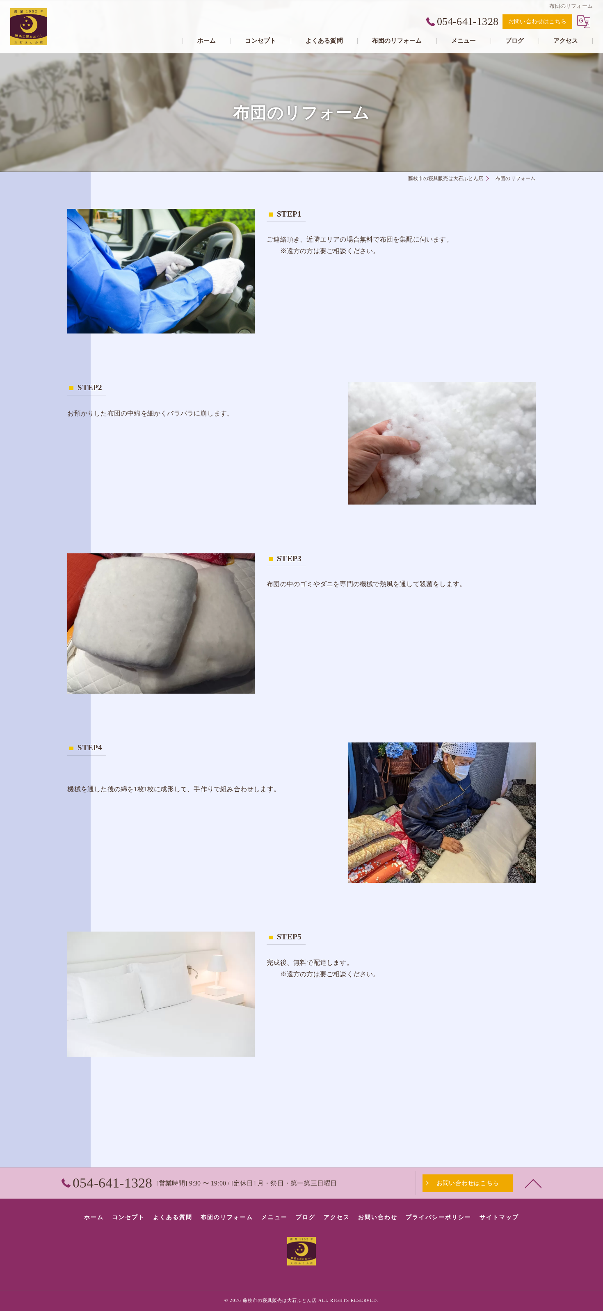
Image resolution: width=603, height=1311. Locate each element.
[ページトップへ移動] (533, 1183)
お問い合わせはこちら (537, 21)
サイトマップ (499, 1217)
